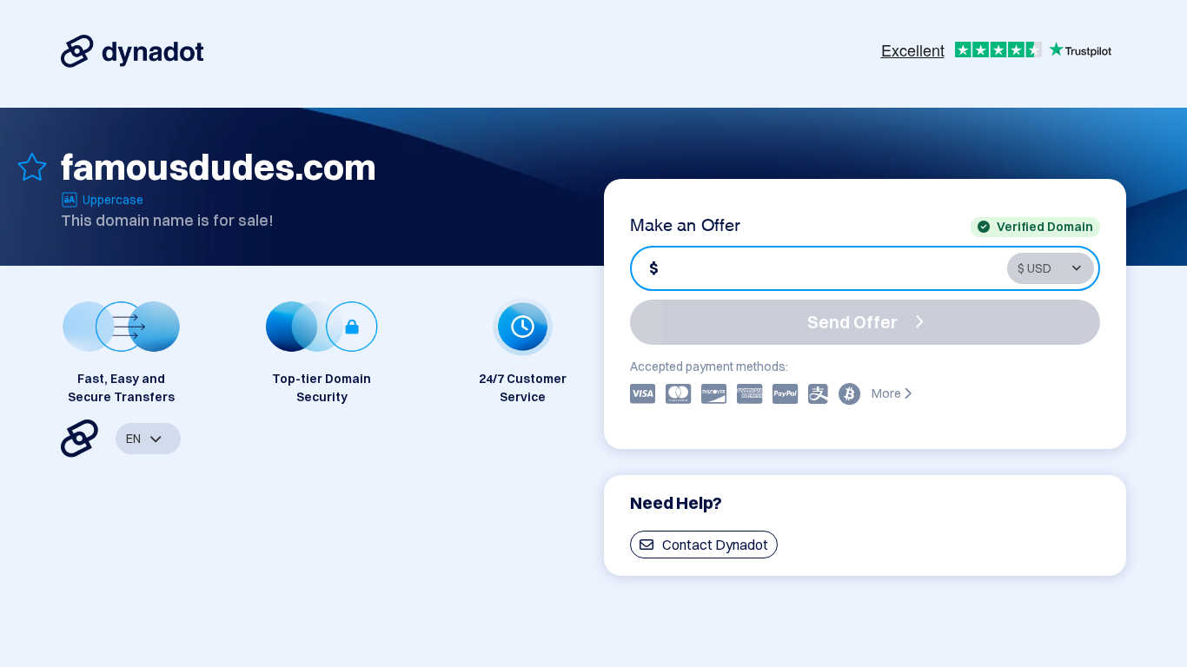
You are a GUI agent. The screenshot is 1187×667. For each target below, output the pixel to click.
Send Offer (852, 322)
